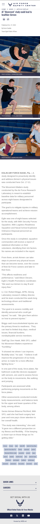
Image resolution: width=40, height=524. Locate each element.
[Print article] (4, 19)
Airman (5, 446)
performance (31, 460)
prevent (28, 453)
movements (29, 464)
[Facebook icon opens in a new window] (11, 515)
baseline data (19, 457)
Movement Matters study (10, 453)
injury (33, 453)
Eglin (16, 446)
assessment (5, 464)
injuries (5, 457)
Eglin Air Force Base (31, 446)
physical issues (32, 457)
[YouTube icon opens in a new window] (28, 515)
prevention (21, 453)
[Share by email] (8, 19)
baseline (12, 457)
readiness (23, 460)
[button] (3, 4)
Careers (6, 487)
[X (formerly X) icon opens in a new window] (17, 515)
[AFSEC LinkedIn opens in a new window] (23, 515)
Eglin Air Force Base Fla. (10, 449)
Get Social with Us (20, 497)
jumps (35, 464)
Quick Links (8, 481)
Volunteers (8, 460)
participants (16, 460)
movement (26, 449)
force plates (21, 464)
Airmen (11, 446)
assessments (13, 464)
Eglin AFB (22, 446)
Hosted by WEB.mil (20, 521)
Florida (20, 449)
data (26, 457)
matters (33, 449)
